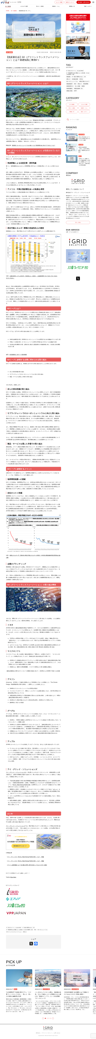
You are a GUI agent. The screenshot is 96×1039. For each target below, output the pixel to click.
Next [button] (53, 1018)
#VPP (75, 91)
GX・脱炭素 (14, 10)
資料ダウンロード (70, 2)
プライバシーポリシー (47, 1033)
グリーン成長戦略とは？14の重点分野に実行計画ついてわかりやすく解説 (27, 865)
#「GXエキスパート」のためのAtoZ (14, 927)
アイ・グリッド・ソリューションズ (15, 772)
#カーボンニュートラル (42, 929)
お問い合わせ (57, 1033)
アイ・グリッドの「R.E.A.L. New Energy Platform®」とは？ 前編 (25, 857)
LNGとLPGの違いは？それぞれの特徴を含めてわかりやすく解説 (84, 138)
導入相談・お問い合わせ (83, 2)
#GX (35, 929)
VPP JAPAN (16, 780)
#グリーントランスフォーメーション (14, 931)
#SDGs (81, 79)
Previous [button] (42, 1018)
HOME (7, 10)
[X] (31, 944)
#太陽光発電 (75, 79)
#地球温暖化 (69, 88)
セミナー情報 (59, 2)
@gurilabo (13, 877)
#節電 (83, 86)
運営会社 (38, 1033)
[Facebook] (36, 944)
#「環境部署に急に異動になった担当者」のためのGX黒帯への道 (20, 929)
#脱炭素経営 (69, 83)
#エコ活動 (77, 86)
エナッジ (55, 789)
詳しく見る (78, 222)
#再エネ (24, 931)
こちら (68, 210)
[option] (19, 990)
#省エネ (80, 83)
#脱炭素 (68, 76)
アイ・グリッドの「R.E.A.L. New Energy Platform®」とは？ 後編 (25, 861)
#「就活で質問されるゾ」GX (28, 927)
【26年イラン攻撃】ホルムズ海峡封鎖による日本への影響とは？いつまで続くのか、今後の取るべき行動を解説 (84, 162)
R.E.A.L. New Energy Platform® (21, 785)
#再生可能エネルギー (84, 81)
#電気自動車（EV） (78, 88)
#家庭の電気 (69, 91)
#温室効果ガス (70, 86)
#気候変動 (85, 83)
